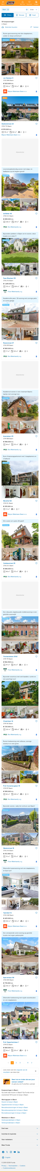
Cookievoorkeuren (9, 1168)
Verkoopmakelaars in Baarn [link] (11, 1123)
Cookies (22, 1166)
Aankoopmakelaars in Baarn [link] (11, 1120)
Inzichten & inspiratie (9, 1134)
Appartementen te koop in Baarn (13, 1105)
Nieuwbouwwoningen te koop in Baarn (15, 1107)
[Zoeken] (27, 9)
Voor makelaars (7, 1140)
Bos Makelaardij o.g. (14, 227)
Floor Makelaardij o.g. (15, 292)
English (7, 1157)
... (23, 1063)
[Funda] (12, 3)
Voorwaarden (13, 1166)
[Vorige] (8, 1062)
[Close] (8, 9)
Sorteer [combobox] (35, 27)
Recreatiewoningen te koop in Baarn (14, 1113)
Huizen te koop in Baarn (10, 1102)
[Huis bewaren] (36, 78)
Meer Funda (6, 1145)
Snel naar (5, 1128)
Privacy (4, 1166)
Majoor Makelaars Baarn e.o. (17, 91)
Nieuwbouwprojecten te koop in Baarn (15, 1110)
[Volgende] (31, 1062)
